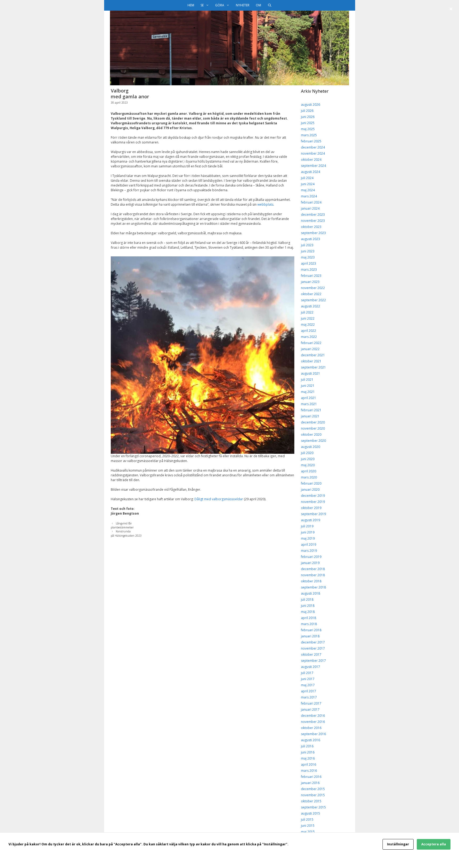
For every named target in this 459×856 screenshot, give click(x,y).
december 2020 (313, 422)
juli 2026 (307, 110)
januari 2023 (310, 281)
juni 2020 (307, 459)
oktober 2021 (311, 361)
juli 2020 (307, 453)
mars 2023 (309, 269)
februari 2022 (311, 343)
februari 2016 (311, 776)
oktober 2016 (311, 728)
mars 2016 (309, 770)
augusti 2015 (310, 813)
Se (202, 5)
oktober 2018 (311, 581)
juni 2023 (307, 251)
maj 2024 (308, 190)
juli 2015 (307, 819)
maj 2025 (308, 129)
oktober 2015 (311, 801)
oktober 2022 (311, 294)
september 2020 (313, 440)
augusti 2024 (310, 171)
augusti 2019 (310, 520)
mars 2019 (309, 550)
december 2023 (313, 214)
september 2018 (313, 587)
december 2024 (313, 147)
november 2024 (313, 153)
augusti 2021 (310, 373)
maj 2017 (308, 685)
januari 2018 (310, 636)
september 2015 (313, 807)
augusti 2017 (310, 666)
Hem (191, 5)
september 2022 (313, 300)
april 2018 (308, 618)
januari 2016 (310, 783)
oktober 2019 (311, 508)
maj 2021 (308, 391)
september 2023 (313, 233)
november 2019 (313, 501)
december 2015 (313, 789)
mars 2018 (309, 624)
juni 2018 (307, 605)
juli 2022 (307, 312)
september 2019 (313, 514)
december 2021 (313, 355)
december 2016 (313, 715)
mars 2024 (309, 196)
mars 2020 (309, 477)
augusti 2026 (310, 104)
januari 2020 (310, 489)
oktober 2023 (311, 226)
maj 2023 (308, 257)
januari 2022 (310, 349)
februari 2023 (311, 275)
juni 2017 (307, 679)
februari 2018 (311, 630)
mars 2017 (309, 697)
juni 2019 (307, 532)
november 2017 (313, 648)
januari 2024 (310, 208)
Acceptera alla (433, 844)
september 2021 (313, 367)
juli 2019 (307, 526)
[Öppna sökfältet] (269, 5)
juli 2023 (307, 245)
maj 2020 (308, 465)
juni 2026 (307, 117)
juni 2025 (307, 123)
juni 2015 (307, 825)
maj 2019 (308, 538)
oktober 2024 (311, 159)
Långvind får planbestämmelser (122, 525)
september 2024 (313, 165)
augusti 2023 (310, 239)
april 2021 (308, 398)
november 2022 (313, 288)
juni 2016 (307, 752)
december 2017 (313, 642)
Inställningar (398, 844)
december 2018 (313, 569)
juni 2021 (307, 385)
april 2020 (308, 471)
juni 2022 (307, 318)
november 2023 (313, 220)
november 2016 (313, 721)
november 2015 (313, 795)
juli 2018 (307, 599)
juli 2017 (307, 673)
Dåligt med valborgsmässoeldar (218, 499)
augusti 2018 (310, 593)
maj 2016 (308, 758)
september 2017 (313, 660)
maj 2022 (308, 324)
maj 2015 (308, 831)
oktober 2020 (311, 434)
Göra (219, 5)
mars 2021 (309, 404)
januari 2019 (310, 563)
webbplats (265, 204)
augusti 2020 (310, 446)
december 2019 (313, 495)
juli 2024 (307, 178)
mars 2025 (309, 135)
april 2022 (308, 330)
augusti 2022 (310, 306)
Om (258, 5)
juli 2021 (307, 379)
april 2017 (308, 691)
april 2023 (308, 263)
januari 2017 (310, 709)
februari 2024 (311, 202)
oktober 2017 (311, 654)
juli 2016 (307, 746)
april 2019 (308, 544)
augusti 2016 (310, 740)
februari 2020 (311, 483)
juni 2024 (307, 184)
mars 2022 (309, 336)
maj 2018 (308, 611)
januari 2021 (310, 416)
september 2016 (313, 734)
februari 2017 (311, 703)
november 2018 (313, 575)
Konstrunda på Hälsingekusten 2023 (126, 533)
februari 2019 (311, 556)
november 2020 (313, 428)
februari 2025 (311, 141)
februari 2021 (311, 410)
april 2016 (308, 764)
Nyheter (242, 5)
